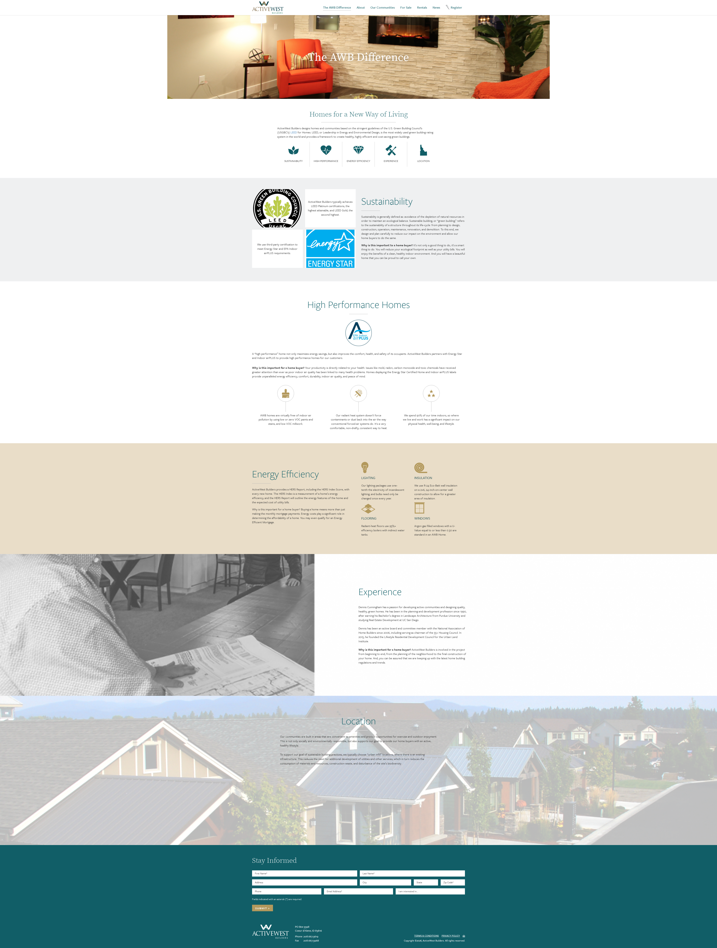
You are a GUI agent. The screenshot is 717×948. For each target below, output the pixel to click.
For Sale (406, 7)
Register (456, 7)
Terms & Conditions (426, 936)
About (361, 7)
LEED (294, 132)
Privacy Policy (451, 936)
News (436, 7)
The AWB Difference (337, 7)
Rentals (422, 7)
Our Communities (382, 7)
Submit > (262, 908)
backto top (707, 939)
